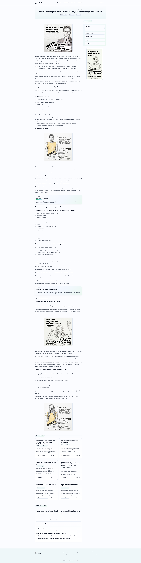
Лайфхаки (79, 14)
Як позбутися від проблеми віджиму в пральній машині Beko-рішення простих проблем (70, 464)
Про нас (78, 552)
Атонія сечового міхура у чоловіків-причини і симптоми (49, 523)
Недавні (73, 2)
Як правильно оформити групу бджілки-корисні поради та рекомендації (53, 538)
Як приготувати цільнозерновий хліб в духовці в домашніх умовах (70, 485)
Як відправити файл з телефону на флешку (46, 528)
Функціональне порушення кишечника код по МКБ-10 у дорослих (51, 533)
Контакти (84, 552)
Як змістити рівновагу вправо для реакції (46, 463)
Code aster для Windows (42, 198)
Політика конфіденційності (70, 554)
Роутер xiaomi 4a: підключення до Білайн (46, 289)
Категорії (80, 2)
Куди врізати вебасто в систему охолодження (70, 441)
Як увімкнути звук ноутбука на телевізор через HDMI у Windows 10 (51, 518)
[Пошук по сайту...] (97, 3)
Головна (59, 2)
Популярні (66, 2)
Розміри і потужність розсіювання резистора (46, 485)
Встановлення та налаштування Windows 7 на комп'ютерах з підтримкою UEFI (45, 442)
